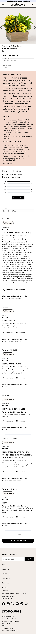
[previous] (1, 27)
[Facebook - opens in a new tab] (4, 603)
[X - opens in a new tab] (13, 603)
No (26, 296)
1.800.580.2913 (7, 598)
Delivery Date (7, 65)
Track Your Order (8, 596)
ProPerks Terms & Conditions (10, 621)
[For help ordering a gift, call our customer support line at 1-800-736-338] (18, 4)
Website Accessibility (8, 616)
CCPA (4, 625)
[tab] (18, 26)
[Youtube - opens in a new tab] (18, 603)
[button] (3, 5)
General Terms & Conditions (10, 619)
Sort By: (4, 208)
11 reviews (13, 48)
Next (19, 534)
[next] (35, 27)
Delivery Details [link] (19, 153)
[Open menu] (3, 5)
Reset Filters (18, 197)
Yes (21, 296)
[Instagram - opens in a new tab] (9, 603)
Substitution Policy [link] (9, 160)
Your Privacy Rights (7, 628)
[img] (18, 26)
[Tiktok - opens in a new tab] (27, 603)
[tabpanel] (18, 26)
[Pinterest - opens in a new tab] (22, 603)
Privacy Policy (6, 623)
